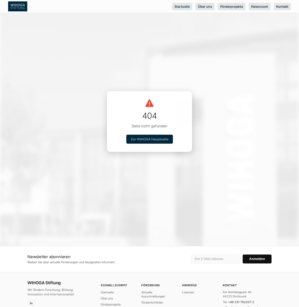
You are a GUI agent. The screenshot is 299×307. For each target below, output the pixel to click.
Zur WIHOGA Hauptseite (149, 139)
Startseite (182, 6)
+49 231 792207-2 (241, 302)
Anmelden (257, 259)
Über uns (205, 6)
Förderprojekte (231, 6)
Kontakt (282, 6)
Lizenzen (188, 292)
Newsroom (259, 6)
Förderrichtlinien (152, 302)
